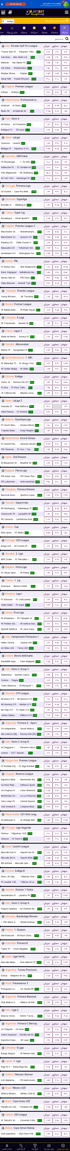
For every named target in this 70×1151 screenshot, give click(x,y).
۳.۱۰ (65, 62)
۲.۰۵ (65, 642)
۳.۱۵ (57, 277)
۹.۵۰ (57, 296)
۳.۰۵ (66, 73)
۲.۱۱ (65, 481)
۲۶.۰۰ (66, 296)
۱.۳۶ (48, 382)
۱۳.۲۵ (65, 267)
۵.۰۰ (65, 105)
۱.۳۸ (65, 178)
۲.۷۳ (48, 248)
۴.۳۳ (57, 105)
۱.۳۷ (48, 1133)
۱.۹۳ (65, 935)
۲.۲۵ (48, 62)
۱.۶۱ (65, 444)
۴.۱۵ (57, 508)
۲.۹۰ (57, 51)
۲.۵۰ (48, 68)
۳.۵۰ (57, 350)
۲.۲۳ (48, 839)
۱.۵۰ (65, 532)
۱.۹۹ (65, 779)
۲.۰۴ (65, 248)
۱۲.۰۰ (66, 882)
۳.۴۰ (57, 143)
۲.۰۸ (48, 1016)
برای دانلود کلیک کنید (15, 4)
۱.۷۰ (65, 1053)
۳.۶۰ (57, 253)
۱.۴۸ (48, 105)
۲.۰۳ (48, 715)
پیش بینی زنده (49, 1149)
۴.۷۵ (48, 111)
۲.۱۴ (65, 559)
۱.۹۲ (48, 514)
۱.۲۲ (65, 167)
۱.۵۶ (65, 111)
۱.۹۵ (48, 387)
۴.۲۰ (57, 111)
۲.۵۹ (57, 73)
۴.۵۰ (66, 449)
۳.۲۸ (57, 559)
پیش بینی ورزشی (63, 1149)
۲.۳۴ (48, 629)
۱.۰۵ (48, 296)
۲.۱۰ (65, 412)
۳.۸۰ (48, 92)
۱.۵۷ (48, 272)
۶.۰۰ (57, 167)
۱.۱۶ (48, 267)
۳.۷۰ (57, 92)
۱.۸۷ (48, 495)
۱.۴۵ (48, 675)
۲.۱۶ (48, 546)
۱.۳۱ (65, 162)
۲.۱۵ (48, 57)
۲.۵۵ (48, 858)
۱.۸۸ (48, 143)
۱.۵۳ (48, 820)
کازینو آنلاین (21, 1149)
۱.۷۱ (48, 124)
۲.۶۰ (48, 734)
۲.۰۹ (48, 310)
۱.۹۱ (65, 79)
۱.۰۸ (48, 699)
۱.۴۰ (48, 205)
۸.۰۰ (48, 162)
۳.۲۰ (57, 218)
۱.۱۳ (65, 173)
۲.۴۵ (48, 253)
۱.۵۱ (48, 323)
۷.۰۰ (57, 699)
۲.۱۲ (65, 283)
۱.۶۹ (48, 191)
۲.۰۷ (48, 801)
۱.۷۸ (48, 336)
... (57, 406)
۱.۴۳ (48, 618)
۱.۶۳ (48, 863)
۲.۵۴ (48, 73)
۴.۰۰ (48, 79)
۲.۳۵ (48, 148)
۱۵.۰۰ (48, 173)
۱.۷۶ (48, 599)
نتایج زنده (35, 1149)
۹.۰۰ (56, 173)
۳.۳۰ (65, 57)
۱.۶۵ (48, 237)
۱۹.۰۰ (65, 699)
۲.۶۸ (65, 648)
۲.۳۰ (65, 661)
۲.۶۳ (65, 68)
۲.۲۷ (48, 51)
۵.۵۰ (57, 162)
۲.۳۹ (48, 1120)
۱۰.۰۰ (48, 167)
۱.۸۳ (48, 369)
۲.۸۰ (48, 425)
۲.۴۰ (65, 350)
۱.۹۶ (48, 572)
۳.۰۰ (57, 68)
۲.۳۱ (48, 989)
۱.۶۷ (48, 363)
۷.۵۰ (57, 882)
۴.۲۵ (66, 336)
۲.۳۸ (66, 728)
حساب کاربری (7, 1149)
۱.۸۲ (65, 476)
